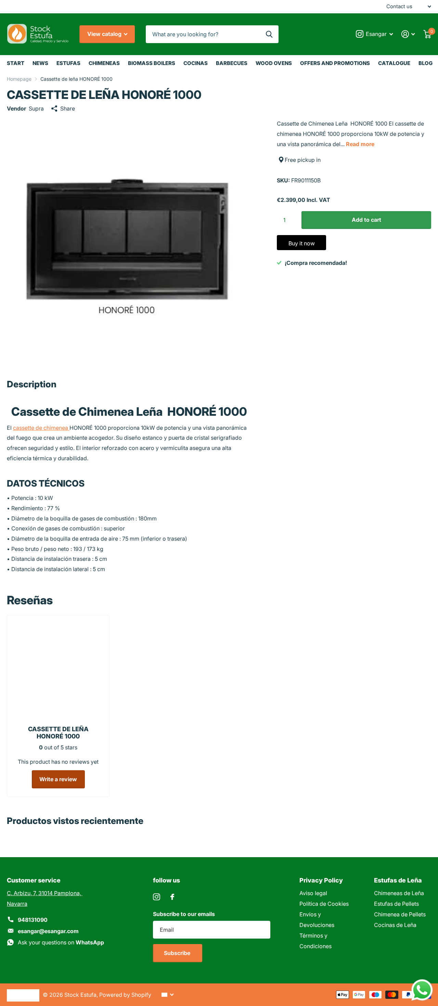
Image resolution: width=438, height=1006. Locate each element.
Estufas (68, 63)
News (40, 63)
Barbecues (231, 63)
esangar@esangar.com (48, 931)
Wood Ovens (274, 63)
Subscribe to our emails (184, 914)
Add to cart (366, 219)
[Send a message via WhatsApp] (422, 990)
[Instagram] (156, 897)
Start (15, 63)
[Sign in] (408, 34)
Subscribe (178, 953)
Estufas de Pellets (396, 903)
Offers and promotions (335, 63)
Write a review (58, 779)
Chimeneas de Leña (399, 893)
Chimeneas (104, 63)
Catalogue (394, 63)
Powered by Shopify (125, 994)
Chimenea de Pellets (400, 914)
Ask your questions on (61, 942)
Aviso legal (313, 893)
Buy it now (301, 243)
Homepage (19, 79)
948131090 (33, 919)
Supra (36, 108)
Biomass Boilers (151, 63)
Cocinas (195, 63)
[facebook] (172, 897)
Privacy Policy (321, 880)
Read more (360, 144)
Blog (425, 63)
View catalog (105, 33)
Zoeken (269, 34)
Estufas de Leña (398, 880)
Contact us (399, 6)
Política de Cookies (324, 903)
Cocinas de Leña (395, 924)
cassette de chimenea (41, 427)
